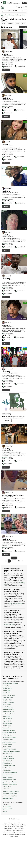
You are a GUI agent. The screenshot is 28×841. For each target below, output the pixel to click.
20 (19, 561)
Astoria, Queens (7, 686)
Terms (15, 823)
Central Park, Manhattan (9, 695)
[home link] (2, 7)
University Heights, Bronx (9, 779)
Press (8, 824)
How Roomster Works (21, 832)
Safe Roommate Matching (8, 832)
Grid (4, 23)
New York (17, 15)
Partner (5, 823)
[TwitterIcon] (12, 819)
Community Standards (18, 830)
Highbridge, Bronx (7, 735)
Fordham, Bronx (7, 725)
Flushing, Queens (7, 723)
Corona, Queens (7, 704)
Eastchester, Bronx (7, 716)
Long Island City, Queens (9, 742)
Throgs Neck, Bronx (8, 777)
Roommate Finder (19, 828)
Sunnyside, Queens (8, 775)
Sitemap (11, 823)
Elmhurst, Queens (7, 718)
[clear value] (22, 10)
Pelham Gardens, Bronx (9, 765)
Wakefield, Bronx (7, 789)
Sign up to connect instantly (15, 603)
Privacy (4, 824)
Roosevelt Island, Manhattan (10, 772)
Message (6, 69)
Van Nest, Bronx (7, 786)
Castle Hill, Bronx (7, 693)
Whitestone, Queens (8, 798)
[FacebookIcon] (9, 819)
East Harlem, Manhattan (9, 714)
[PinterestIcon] (16, 819)
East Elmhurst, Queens (8, 711)
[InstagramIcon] (18, 819)
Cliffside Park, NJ (7, 700)
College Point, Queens (8, 702)
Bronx (23, 15)
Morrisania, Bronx (7, 753)
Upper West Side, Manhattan (10, 784)
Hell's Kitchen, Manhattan (9, 732)
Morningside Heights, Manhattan (11, 751)
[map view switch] (14, 557)
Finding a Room (19, 826)
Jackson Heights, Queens (9, 737)
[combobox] (12, 10)
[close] (2, 3)
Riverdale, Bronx (7, 770)
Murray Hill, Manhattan (8, 758)
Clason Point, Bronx (8, 697)
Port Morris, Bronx (7, 768)
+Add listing (23, 27)
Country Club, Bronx (8, 707)
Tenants (5, 811)
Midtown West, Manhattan (9, 749)
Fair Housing (23, 824)
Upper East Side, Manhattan (10, 782)
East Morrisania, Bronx (8, 709)
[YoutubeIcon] (14, 819)
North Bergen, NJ (7, 761)
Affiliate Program (15, 824)
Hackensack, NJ (7, 728)
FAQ (19, 823)
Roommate (10, 23)
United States (8, 15)
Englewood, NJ (7, 721)
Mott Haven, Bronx (7, 756)
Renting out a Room (9, 828)
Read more (6, 420)
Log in (20, 7)
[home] (2, 15)
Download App (11, 826)
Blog (6, 826)
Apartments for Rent (8, 809)
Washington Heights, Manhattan (11, 791)
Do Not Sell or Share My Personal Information (14, 834)
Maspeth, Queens (7, 744)
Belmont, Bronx (7, 690)
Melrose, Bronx (7, 746)
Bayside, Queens (7, 688)
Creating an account (9, 624)
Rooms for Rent (7, 806)
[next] (25, 10)
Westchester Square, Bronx (10, 793)
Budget (17, 23)
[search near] (2, 10)
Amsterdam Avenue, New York (10, 683)
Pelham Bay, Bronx (7, 763)
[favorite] (2, 31)
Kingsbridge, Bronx (8, 739)
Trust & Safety (8, 830)
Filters (23, 23)
